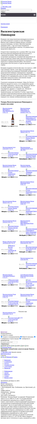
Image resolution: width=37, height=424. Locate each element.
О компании (8, 361)
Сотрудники (8, 366)
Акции (6, 373)
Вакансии (7, 368)
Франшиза (4, 382)
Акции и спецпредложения (11, 337)
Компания (7, 360)
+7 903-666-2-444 (6, 6)
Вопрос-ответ (8, 377)
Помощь (3, 8)
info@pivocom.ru (6, 354)
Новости (7, 374)
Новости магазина (28, 337)
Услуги (6, 363)
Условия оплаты (9, 365)
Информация (8, 371)
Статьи (6, 376)
